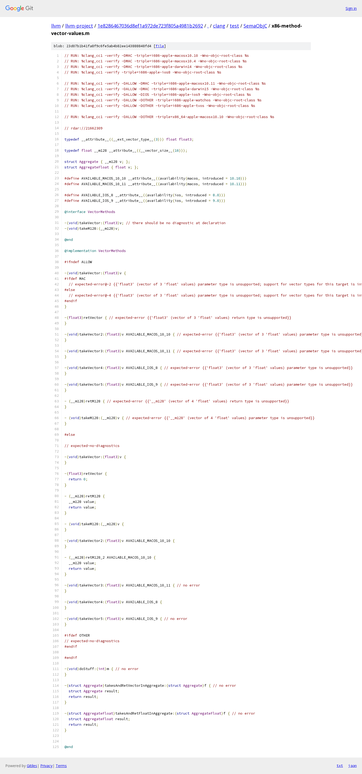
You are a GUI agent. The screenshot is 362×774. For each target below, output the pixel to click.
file (160, 46)
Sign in (351, 8)
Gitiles (32, 765)
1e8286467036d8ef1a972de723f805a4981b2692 (150, 26)
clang (219, 26)
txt (340, 765)
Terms (61, 765)
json (352, 765)
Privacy (46, 765)
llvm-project (79, 26)
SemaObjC (255, 26)
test (234, 26)
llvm (56, 26)
